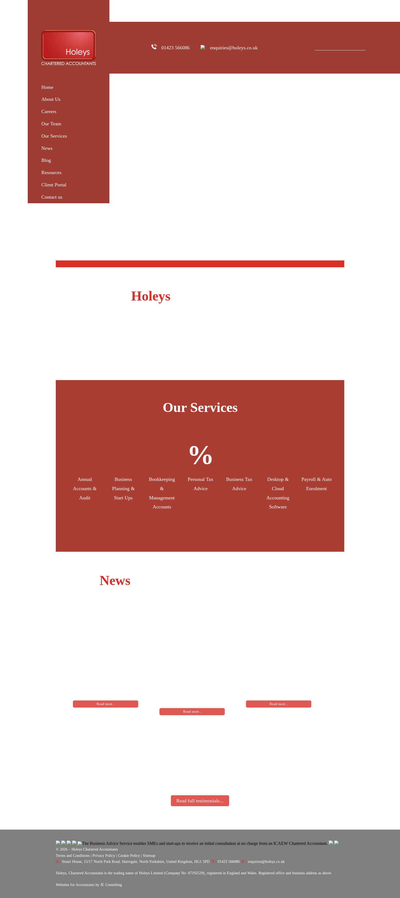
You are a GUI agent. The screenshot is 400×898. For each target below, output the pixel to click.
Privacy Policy (104, 856)
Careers (48, 111)
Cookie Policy (129, 856)
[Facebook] (271, 47)
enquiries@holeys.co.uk (234, 47)
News (47, 148)
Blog (46, 160)
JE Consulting (111, 885)
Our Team (51, 123)
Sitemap (149, 856)
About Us (50, 99)
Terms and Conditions (73, 856)
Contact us (51, 197)
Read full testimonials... (200, 800)
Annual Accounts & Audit (85, 488)
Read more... (106, 704)
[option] (84, 474)
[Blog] (300, 47)
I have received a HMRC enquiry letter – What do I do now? (188, 675)
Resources (51, 172)
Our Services (54, 136)
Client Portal (53, 184)
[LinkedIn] (290, 47)
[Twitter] (281, 47)
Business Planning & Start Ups (123, 488)
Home (47, 87)
